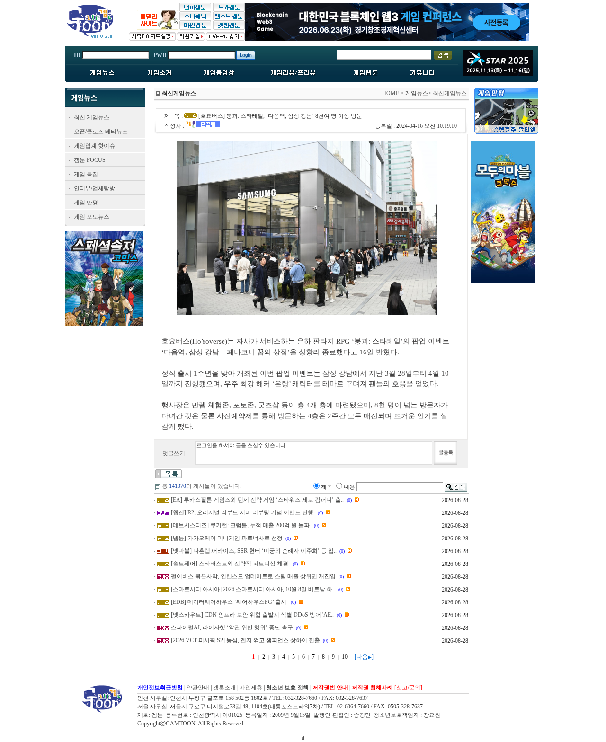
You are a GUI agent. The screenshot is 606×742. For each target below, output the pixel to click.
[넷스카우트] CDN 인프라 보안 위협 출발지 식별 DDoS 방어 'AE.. (252, 614)
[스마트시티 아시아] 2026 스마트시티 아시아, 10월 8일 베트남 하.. (253, 589)
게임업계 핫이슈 (94, 145)
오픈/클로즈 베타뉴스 (101, 131)
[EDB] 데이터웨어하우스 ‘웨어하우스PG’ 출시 (229, 602)
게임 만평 (86, 202)
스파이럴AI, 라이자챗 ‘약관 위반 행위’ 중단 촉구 (232, 627)
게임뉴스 (416, 93)
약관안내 (198, 687)
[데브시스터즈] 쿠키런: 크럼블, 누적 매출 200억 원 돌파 (241, 525)
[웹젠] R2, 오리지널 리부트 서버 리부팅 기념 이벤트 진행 (243, 512)
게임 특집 (86, 174)
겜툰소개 (224, 687)
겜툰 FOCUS (90, 160)
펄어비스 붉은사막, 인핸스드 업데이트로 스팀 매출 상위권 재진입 (253, 576)
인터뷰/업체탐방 (94, 188)
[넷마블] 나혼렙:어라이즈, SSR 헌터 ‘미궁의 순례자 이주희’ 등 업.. (254, 551)
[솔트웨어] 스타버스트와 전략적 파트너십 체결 (230, 563)
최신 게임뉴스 (91, 117)
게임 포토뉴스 (91, 216)
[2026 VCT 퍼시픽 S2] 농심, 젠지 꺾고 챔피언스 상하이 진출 (245, 640)
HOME (390, 93)
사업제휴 (251, 687)
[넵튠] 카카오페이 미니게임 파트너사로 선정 (227, 538)
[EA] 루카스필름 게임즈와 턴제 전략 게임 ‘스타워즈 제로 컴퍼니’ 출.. (257, 499)
